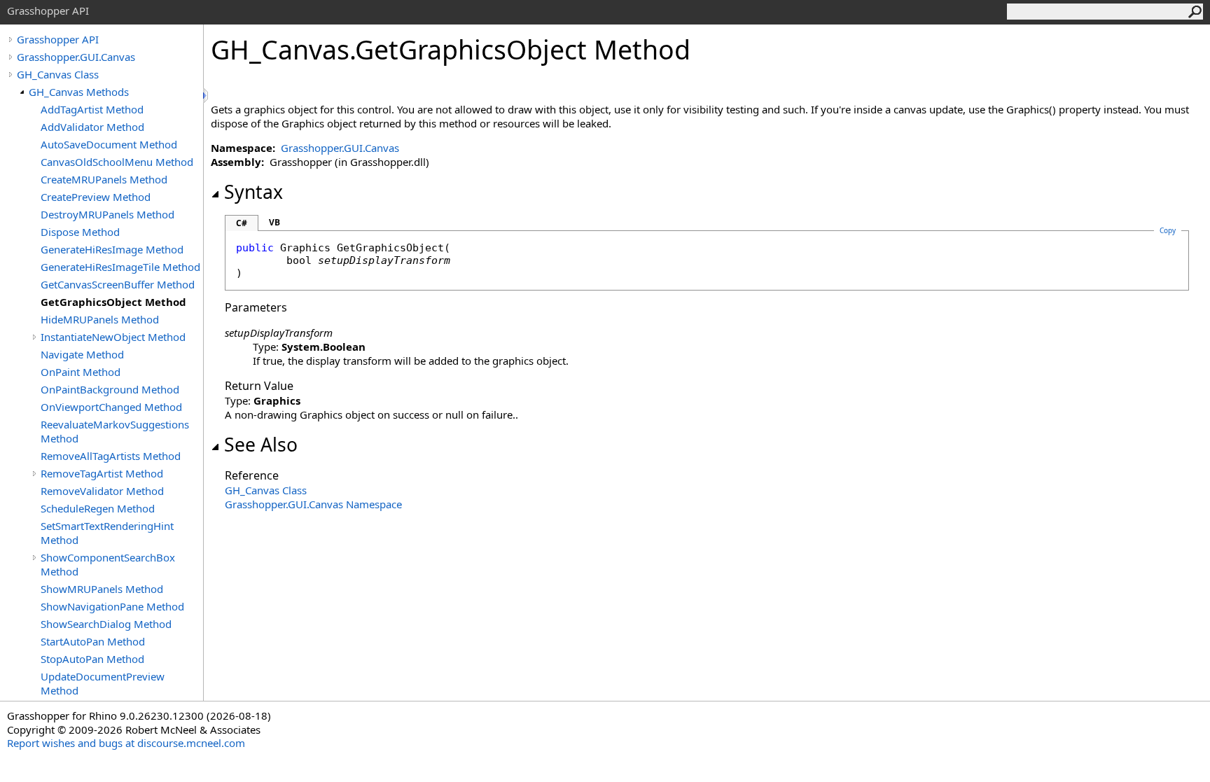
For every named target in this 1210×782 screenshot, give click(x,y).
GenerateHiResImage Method (112, 249)
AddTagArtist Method (92, 109)
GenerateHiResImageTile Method (120, 267)
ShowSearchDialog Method (106, 624)
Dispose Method (80, 232)
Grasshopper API (58, 39)
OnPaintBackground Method (110, 389)
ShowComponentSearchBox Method (108, 564)
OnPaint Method (80, 372)
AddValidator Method (92, 127)
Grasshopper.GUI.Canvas (76, 57)
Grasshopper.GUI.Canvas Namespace (313, 504)
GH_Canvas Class (58, 74)
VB (274, 222)
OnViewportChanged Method (111, 407)
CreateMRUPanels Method (104, 179)
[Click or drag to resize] (206, 96)
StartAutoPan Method (93, 641)
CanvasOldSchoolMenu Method (117, 162)
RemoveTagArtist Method (102, 473)
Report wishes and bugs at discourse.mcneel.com (126, 743)
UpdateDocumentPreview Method (103, 683)
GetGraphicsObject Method (113, 302)
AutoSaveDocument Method (109, 144)
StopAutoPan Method (92, 659)
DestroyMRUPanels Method (107, 214)
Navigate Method (82, 354)
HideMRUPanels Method (100, 319)
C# (241, 223)
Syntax (253, 191)
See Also (261, 444)
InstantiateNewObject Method (113, 337)
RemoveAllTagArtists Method (111, 456)
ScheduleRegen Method (98, 508)
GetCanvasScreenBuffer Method (118, 284)
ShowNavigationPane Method (112, 606)
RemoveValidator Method (102, 491)
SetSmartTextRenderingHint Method (107, 533)
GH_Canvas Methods (79, 92)
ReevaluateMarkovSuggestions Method (115, 431)
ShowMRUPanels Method (102, 589)
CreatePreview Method (96, 197)
